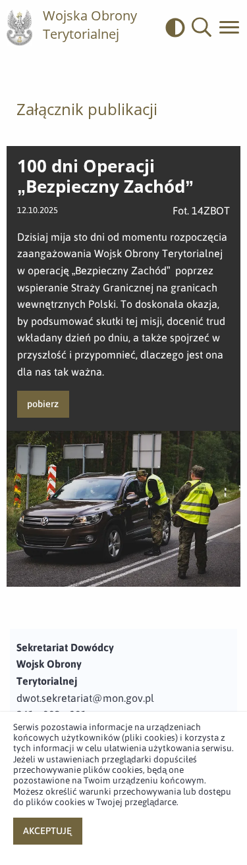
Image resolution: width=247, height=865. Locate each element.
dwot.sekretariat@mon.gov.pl (85, 698)
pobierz (43, 404)
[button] (201, 27)
